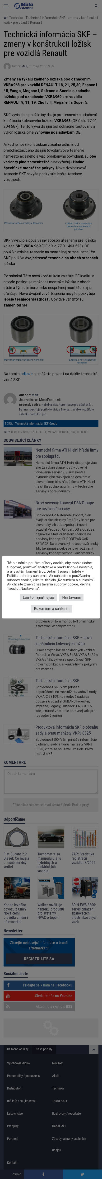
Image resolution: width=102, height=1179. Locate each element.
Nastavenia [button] (71, 597)
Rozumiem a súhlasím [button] (52, 608)
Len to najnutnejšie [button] (38, 597)
